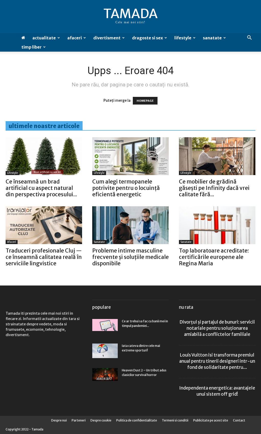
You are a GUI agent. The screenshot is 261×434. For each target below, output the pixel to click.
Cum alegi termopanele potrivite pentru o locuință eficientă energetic (126, 188)
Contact (239, 420)
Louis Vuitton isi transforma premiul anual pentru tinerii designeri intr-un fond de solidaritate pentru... (217, 361)
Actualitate (44, 37)
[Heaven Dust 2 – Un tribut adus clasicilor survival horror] (105, 374)
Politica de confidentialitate (136, 420)
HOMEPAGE (145, 100)
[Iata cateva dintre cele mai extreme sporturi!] (105, 351)
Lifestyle (182, 37)
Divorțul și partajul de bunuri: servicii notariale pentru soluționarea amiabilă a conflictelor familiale (217, 328)
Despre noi (59, 420)
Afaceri (74, 37)
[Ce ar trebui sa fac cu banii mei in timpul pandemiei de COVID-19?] (105, 325)
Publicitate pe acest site (210, 420)
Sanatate (212, 37)
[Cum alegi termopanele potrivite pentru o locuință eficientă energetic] (130, 156)
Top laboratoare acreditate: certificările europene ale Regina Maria (214, 257)
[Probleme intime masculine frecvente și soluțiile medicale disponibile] (130, 225)
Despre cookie (100, 420)
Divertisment (107, 37)
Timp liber (31, 47)
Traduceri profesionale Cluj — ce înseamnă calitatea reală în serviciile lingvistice (44, 257)
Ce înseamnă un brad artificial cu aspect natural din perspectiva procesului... (41, 188)
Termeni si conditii (175, 420)
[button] (249, 38)
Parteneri (79, 420)
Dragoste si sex (147, 37)
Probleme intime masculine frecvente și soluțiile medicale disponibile (130, 257)
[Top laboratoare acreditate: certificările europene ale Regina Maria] (217, 225)
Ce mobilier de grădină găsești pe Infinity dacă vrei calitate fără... (214, 188)
